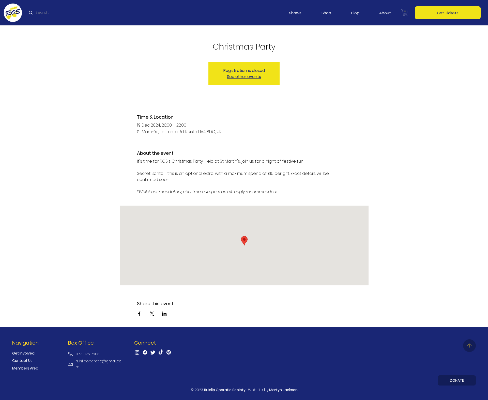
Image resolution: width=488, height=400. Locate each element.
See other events (244, 77)
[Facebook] (145, 352)
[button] (295, 13)
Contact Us (22, 360)
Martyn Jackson (283, 389)
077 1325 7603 (87, 354)
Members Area (25, 368)
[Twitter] (153, 352)
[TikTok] (161, 352)
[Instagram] (137, 352)
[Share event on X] (151, 314)
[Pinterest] (169, 352)
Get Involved (23, 353)
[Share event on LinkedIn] (164, 314)
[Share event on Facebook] (139, 314)
